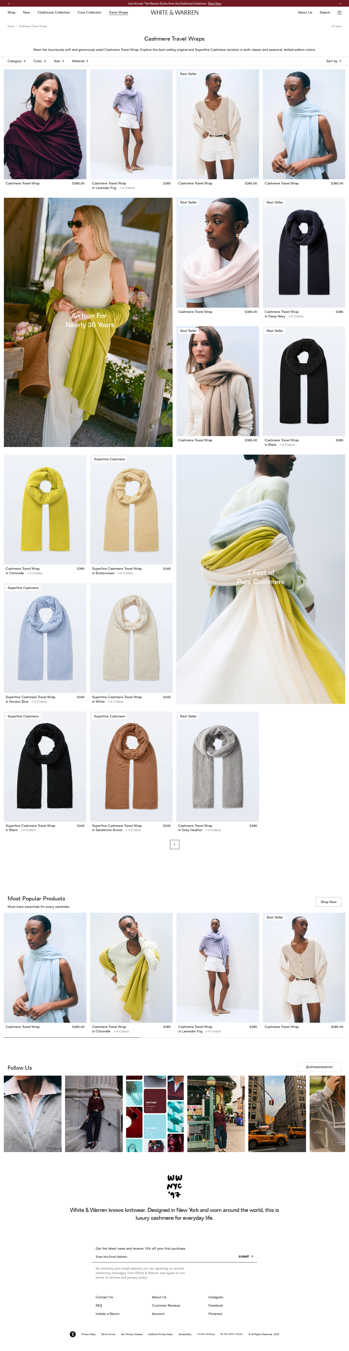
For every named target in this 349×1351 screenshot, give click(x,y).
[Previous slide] (7, 974)
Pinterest (215, 1314)
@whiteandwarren (319, 1067)
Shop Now (197, 3)
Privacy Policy (88, 1334)
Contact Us (104, 1297)
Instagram (215, 1297)
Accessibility (185, 1334)
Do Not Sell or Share (231, 1334)
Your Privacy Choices (131, 1334)
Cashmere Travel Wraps (33, 26)
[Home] (174, 12)
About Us (159, 1297)
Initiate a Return (108, 1314)
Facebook (215, 1305)
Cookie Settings (206, 1334)
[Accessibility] (73, 1334)
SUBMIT (244, 1256)
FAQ (99, 1305)
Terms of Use (108, 1334)
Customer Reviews (166, 1305)
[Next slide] (341, 974)
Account (158, 1314)
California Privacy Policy (160, 1334)
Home (11, 26)
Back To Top (175, 1050)
